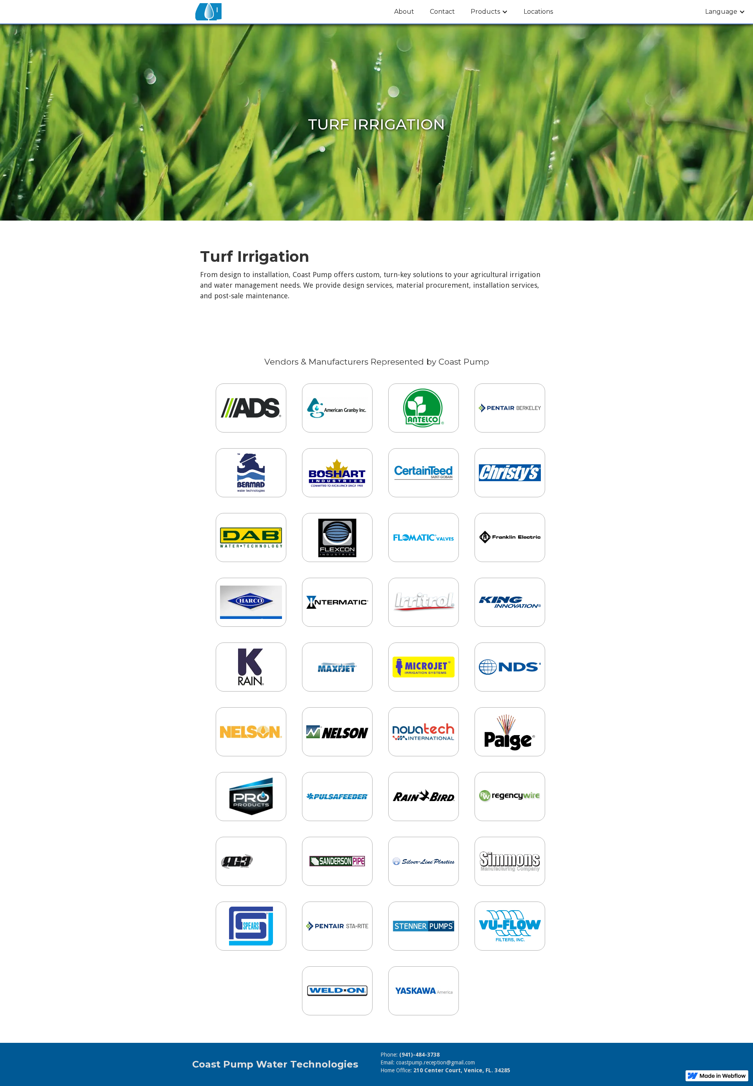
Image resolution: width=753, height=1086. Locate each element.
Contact (442, 11)
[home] (208, 12)
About (404, 11)
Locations (538, 11)
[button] (489, 12)
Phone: (410, 1054)
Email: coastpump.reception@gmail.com (427, 1062)
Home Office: (445, 1070)
